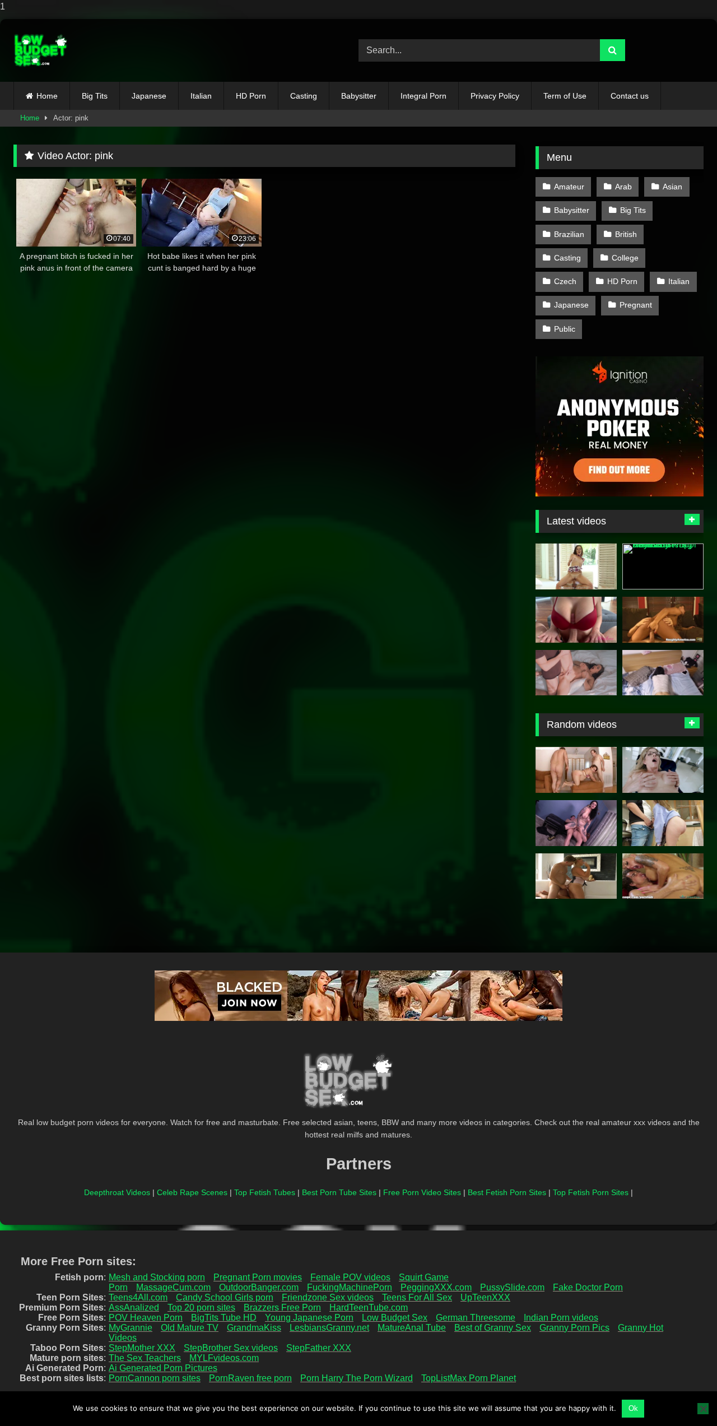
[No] (703, 1408)
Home (47, 95)
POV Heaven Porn (146, 1317)
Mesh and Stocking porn (157, 1277)
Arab (623, 186)
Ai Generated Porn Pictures (163, 1368)
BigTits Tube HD (224, 1317)
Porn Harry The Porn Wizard (356, 1378)
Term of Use (564, 95)
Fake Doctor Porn (588, 1287)
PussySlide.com (512, 1287)
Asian (672, 186)
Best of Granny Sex (492, 1327)
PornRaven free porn (250, 1378)
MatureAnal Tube (412, 1327)
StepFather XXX (318, 1348)
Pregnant (636, 304)
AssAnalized (134, 1307)
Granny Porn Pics (574, 1327)
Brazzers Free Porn (282, 1307)
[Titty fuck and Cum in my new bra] (576, 620)
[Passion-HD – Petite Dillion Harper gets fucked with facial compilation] (576, 566)
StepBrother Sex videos (231, 1348)
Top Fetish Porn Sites (590, 1192)
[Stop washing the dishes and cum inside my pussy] (663, 823)
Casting (303, 95)
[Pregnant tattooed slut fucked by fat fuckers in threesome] (576, 770)
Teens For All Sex (417, 1297)
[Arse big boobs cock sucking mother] (576, 876)
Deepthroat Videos (117, 1192)
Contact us (630, 95)
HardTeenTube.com (368, 1307)
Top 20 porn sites (201, 1307)
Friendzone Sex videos (328, 1297)
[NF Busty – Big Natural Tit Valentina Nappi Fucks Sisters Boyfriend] (663, 566)
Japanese (149, 95)
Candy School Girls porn (224, 1297)
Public (564, 328)
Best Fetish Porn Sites (507, 1192)
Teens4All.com (138, 1297)
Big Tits (95, 95)
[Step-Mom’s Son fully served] (663, 876)
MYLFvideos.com (224, 1358)
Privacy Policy (495, 95)
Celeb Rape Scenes (192, 1192)
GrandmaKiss (254, 1327)
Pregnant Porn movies (257, 1277)
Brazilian (569, 234)
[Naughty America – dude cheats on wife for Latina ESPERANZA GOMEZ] (663, 620)
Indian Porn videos (561, 1317)
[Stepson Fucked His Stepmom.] (576, 673)
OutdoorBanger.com (259, 1287)
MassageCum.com (173, 1287)
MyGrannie (130, 1327)
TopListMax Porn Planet (468, 1378)
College (625, 257)
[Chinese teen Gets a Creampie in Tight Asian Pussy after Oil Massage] (663, 673)
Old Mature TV (189, 1327)
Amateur (569, 186)
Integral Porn (423, 95)
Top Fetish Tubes (264, 1192)
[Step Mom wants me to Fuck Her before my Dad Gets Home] (663, 770)
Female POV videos (350, 1277)
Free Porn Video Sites (422, 1192)
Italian (201, 95)
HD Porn (251, 95)
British (626, 234)
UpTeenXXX (485, 1297)
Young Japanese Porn (309, 1317)
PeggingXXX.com (436, 1287)
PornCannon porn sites (155, 1378)
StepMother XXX (142, 1348)
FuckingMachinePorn (349, 1287)
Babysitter (358, 95)
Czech (565, 281)
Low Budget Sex (394, 1317)
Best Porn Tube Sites (339, 1192)
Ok (633, 1408)
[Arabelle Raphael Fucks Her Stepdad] (576, 823)
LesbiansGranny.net (329, 1327)
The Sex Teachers (145, 1358)
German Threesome (475, 1317)
